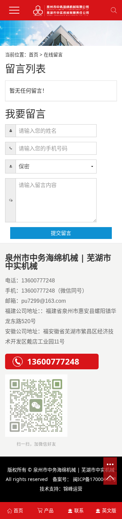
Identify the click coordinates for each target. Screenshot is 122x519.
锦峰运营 (72, 488)
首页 (33, 54)
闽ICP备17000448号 (94, 479)
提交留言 (61, 232)
